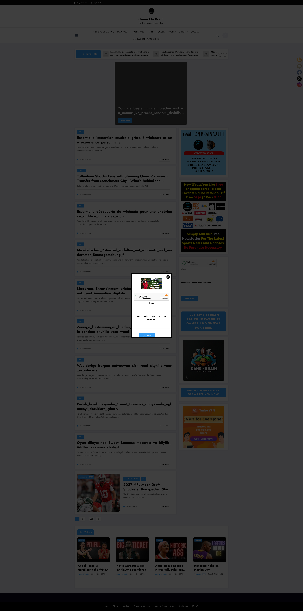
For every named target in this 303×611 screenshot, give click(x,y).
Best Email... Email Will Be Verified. (151, 318)
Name (151, 303)
